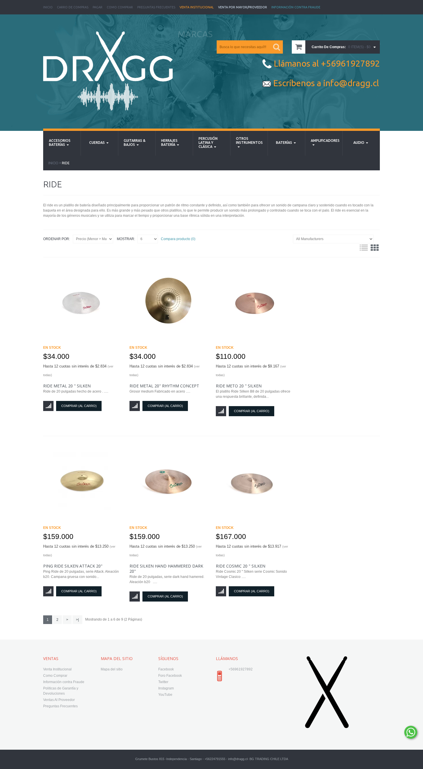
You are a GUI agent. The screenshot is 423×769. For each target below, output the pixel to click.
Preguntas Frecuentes (156, 7)
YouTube (165, 695)
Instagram (166, 688)
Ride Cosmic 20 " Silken (240, 566)
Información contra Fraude (63, 682)
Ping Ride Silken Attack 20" (72, 566)
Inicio (48, 7)
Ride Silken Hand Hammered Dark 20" (166, 568)
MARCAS (195, 34)
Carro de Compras (72, 7)
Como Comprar (120, 7)
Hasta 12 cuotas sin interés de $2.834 (78, 370)
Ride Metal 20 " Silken (67, 386)
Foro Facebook (170, 676)
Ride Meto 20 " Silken (239, 386)
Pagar (97, 7)
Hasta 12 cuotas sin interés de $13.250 (79, 550)
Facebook (166, 669)
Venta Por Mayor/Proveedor (242, 7)
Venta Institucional (197, 7)
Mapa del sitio (112, 669)
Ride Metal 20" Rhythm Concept (164, 386)
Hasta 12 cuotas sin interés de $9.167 (251, 370)
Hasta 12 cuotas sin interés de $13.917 (252, 550)
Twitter (163, 682)
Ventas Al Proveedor (59, 700)
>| (77, 620)
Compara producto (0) (178, 239)
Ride (66, 163)
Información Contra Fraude (295, 7)
